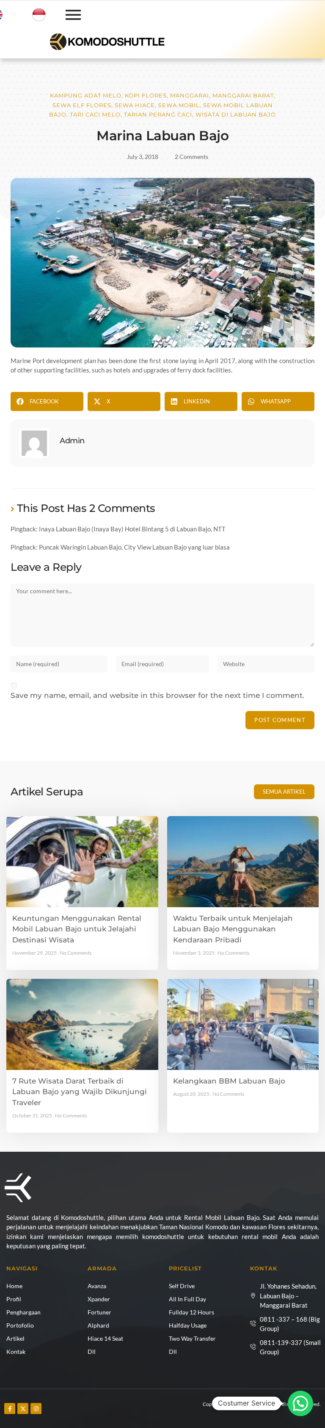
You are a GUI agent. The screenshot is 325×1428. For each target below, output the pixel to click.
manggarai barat (243, 95)
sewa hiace (135, 105)
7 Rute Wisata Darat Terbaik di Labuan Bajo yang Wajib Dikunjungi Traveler (79, 1092)
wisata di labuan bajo (236, 114)
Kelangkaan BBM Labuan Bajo (229, 1081)
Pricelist (185, 1268)
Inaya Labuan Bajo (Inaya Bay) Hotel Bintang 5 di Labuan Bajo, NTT (132, 529)
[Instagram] (35, 1408)
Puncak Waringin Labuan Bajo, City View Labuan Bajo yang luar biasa (134, 547)
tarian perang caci (158, 114)
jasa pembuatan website (103, 1413)
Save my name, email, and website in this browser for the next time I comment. (157, 695)
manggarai (189, 95)
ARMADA (102, 1268)
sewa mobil (179, 105)
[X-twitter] (22, 1408)
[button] (47, 401)
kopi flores (146, 95)
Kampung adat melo (85, 95)
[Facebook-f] (9, 1408)
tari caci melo (95, 114)
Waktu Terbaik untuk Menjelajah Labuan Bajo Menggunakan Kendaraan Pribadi (233, 929)
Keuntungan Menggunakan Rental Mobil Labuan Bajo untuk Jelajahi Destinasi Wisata (76, 929)
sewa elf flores (81, 105)
